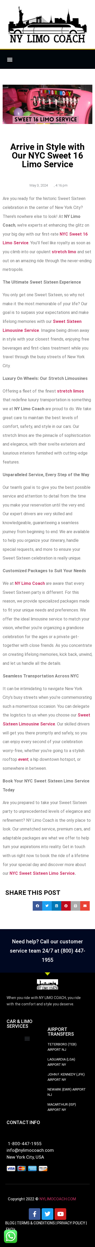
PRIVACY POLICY (71, 1223)
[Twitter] (47, 1214)
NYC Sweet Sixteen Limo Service (42, 873)
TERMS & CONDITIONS (36, 1223)
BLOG (10, 1223)
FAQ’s (10, 1229)
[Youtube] (60, 1214)
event (23, 759)
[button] (9, 59)
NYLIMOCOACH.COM (58, 1199)
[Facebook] (34, 1214)
